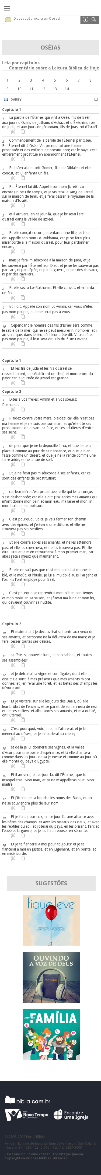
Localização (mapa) (68, 1154)
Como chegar (39, 1154)
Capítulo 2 (11, 391)
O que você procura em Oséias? (36, 18)
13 (55, 89)
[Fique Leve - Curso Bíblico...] (51, 944)
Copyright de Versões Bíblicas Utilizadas (36, 1158)
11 (31, 89)
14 (67, 89)
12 (43, 89)
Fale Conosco (15, 1154)
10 (19, 89)
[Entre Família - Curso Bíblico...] (51, 1058)
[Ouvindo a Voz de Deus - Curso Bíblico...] (51, 1001)
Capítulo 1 (11, 109)
